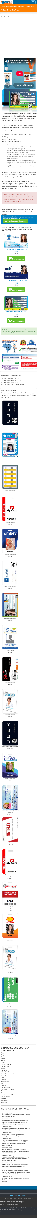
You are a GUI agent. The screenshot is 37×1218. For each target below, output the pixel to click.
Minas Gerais (5, 1072)
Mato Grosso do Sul (7, 1074)
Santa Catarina (5, 1096)
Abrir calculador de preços (15, 221)
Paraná (3, 1085)
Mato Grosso (5, 1076)
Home (2, 15)
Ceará (3, 1062)
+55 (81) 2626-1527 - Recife (10, 383)
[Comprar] (16, 241)
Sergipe (3, 1098)
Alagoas (3, 1055)
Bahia (3, 1060)
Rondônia (4, 1091)
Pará (2, 1077)
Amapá (3, 1058)
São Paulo (4, 1100)
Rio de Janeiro (5, 1087)
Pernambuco (5, 1081)
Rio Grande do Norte (7, 1089)
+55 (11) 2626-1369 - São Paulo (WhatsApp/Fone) (18, 1198)
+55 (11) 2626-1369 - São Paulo (11, 379)
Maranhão (4, 1070)
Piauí (2, 1083)
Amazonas (4, 1057)
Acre (2, 1053)
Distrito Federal (6, 1064)
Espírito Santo (5, 1066)
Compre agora (18, 259)
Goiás (3, 1068)
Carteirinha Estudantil (10, 15)
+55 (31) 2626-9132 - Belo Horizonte (12, 381)
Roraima (3, 1093)
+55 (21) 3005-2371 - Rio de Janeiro (12, 384)
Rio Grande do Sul (7, 1095)
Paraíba (3, 1079)
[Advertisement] (18, 39)
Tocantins (4, 1102)
